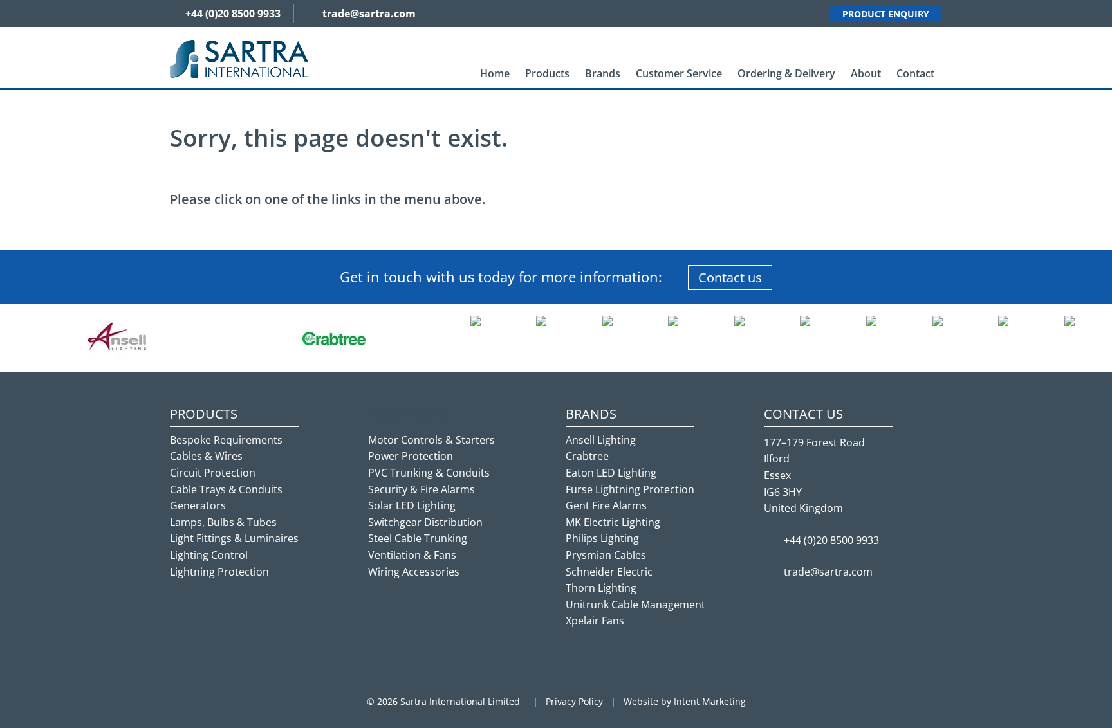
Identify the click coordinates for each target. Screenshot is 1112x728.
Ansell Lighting (601, 440)
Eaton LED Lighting (611, 473)
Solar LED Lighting (412, 505)
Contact (915, 73)
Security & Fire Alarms (421, 489)
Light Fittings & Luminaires (234, 538)
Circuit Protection (212, 473)
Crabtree (587, 456)
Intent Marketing (710, 701)
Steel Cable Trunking (417, 538)
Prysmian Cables (606, 555)
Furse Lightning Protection (630, 489)
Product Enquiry (885, 14)
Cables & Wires (206, 456)
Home (495, 73)
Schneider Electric (609, 572)
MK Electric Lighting (613, 522)
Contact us (730, 277)
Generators (198, 505)
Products (547, 73)
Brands (602, 73)
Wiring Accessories (413, 572)
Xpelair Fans (595, 621)
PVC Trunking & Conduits (429, 473)
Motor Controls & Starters (431, 440)
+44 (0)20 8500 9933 (233, 13)
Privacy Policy (574, 701)
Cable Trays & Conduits (226, 489)
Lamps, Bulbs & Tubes (223, 522)
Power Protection (410, 456)
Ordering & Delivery (786, 73)
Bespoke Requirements (226, 440)
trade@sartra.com (369, 13)
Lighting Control (209, 555)
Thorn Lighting (601, 588)
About (866, 73)
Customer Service (679, 73)
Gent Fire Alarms (606, 505)
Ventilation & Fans (412, 555)
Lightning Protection (219, 572)
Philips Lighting (602, 538)
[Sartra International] (239, 58)
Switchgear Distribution (425, 522)
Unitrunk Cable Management (635, 604)
